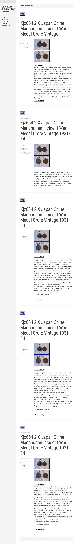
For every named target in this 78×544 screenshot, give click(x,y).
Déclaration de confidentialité (5, 20)
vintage (27, 47)
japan (23, 44)
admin (28, 18)
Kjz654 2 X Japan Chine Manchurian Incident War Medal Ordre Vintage (43, 28)
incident (26, 43)
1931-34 (23, 148)
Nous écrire (4, 23)
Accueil (3, 17)
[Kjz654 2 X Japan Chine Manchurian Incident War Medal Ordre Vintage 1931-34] (46, 113)
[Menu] (2, 1)
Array (46, 538)
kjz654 (23, 40)
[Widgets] (4, 1)
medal (29, 46)
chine (23, 43)
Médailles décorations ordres (8, 9)
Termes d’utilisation (6, 25)
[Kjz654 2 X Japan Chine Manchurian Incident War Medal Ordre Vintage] (46, 14)
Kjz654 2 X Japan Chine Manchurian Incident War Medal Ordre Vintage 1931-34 (45, 131)
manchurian (24, 46)
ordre (23, 47)
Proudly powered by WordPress (29, 538)
